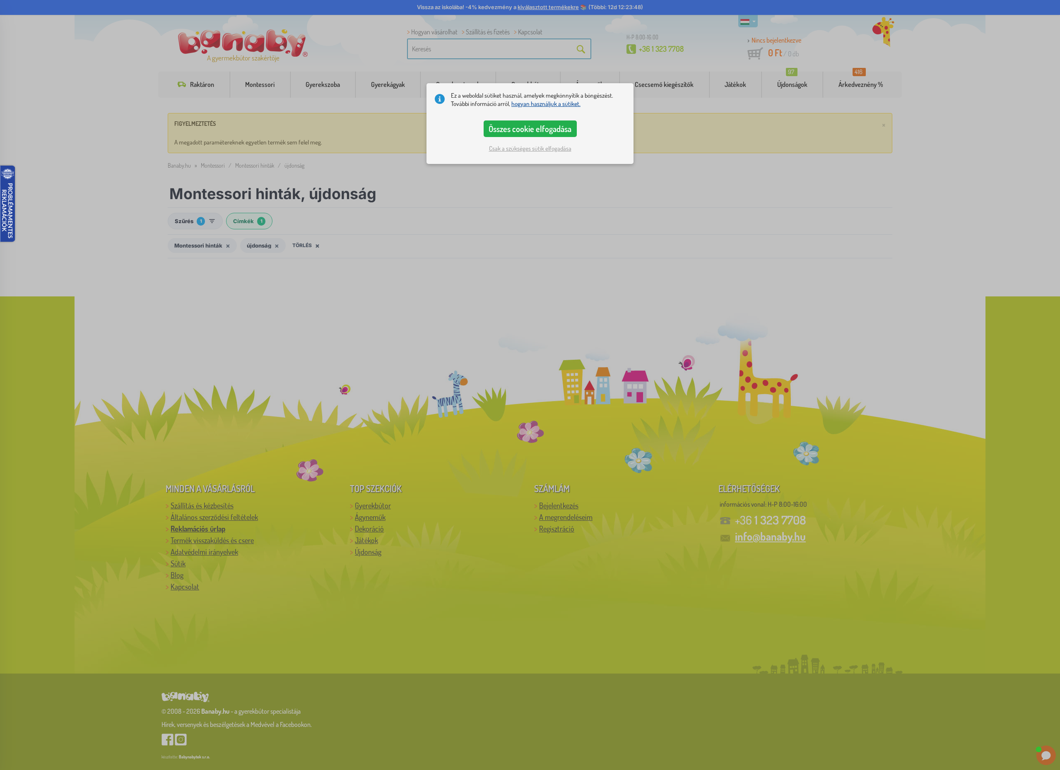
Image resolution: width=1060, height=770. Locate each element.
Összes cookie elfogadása (530, 128)
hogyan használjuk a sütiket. (546, 104)
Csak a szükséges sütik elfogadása (530, 148)
